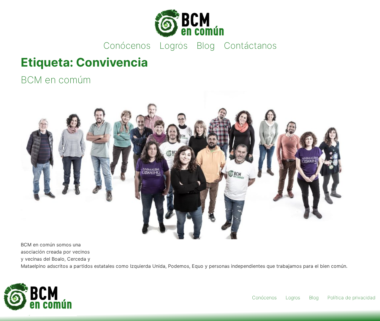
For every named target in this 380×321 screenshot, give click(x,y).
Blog (206, 45)
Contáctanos (250, 45)
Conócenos (127, 45)
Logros (173, 45)
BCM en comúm (56, 80)
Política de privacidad (351, 297)
